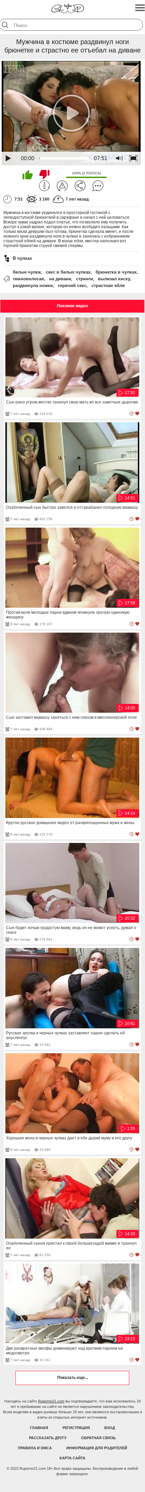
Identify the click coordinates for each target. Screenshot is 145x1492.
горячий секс (72, 285)
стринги (84, 278)
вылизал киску (114, 278)
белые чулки (27, 272)
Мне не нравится (44, 175)
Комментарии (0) (97, 185)
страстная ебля (108, 285)
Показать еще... (72, 1377)
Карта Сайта (72, 1458)
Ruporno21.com (51, 1401)
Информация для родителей (96, 1448)
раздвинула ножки (33, 285)
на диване (60, 278)
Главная (39, 1428)
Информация (44, 185)
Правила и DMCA (35, 1448)
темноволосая (28, 278)
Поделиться (80, 185)
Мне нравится (27, 175)
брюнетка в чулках (116, 272)
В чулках (22, 258)
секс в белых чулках (68, 272)
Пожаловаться (62, 185)
